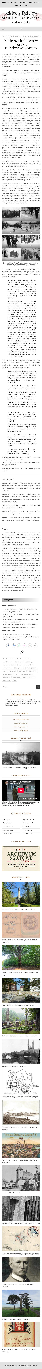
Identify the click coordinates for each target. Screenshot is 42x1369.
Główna (5, 2)
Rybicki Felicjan (32, 671)
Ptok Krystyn (13, 671)
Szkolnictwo (6, 677)
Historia (19, 665)
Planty (5, 671)
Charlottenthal (19, 662)
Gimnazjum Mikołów (8, 665)
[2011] (5, 36)
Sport (16, 674)
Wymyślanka (6, 680)
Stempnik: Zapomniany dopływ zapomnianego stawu (20, 1254)
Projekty (23, 2)
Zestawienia (34, 2)
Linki (16, 6)
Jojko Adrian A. (7, 668)
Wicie (24, 677)
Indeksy (14, 2)
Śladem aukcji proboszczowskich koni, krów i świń (19, 1036)
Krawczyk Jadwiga (32, 668)
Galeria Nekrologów (21, 730)
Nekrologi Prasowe (21, 727)
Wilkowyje (31, 677)
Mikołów (28, 36)
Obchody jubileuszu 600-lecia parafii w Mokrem (18, 909)
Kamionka (15, 36)
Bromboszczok (7, 662)
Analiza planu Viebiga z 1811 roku (13, 1066)
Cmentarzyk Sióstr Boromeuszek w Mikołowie (18, 1005)
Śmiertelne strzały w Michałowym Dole (15, 1319)
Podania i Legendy (21, 723)
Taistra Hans (16, 677)
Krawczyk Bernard (19, 668)
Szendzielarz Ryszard (27, 674)
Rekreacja (22, 671)
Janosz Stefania (29, 665)
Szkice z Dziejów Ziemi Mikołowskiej (21, 14)
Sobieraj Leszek (7, 674)
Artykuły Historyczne (21, 719)
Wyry (14, 680)
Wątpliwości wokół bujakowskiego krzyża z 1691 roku (21, 1223)
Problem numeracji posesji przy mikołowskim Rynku (20, 1097)
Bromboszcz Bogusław (23, 659)
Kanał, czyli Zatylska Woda (11, 1193)
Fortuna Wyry (29, 662)
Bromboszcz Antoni (8, 659)
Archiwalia (24, 6)
